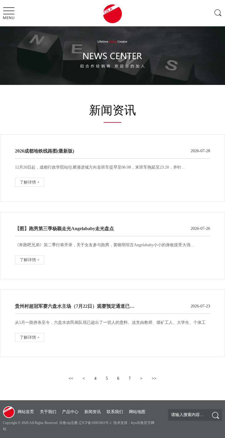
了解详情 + (30, 182)
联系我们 (115, 412)
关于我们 (48, 412)
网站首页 (26, 412)
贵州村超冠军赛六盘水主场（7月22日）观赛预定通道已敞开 (76, 306)
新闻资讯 (92, 412)
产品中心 (70, 412)
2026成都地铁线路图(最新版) (44, 150)
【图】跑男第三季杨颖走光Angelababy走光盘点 (64, 228)
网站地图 (137, 412)
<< (71, 378)
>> (154, 378)
